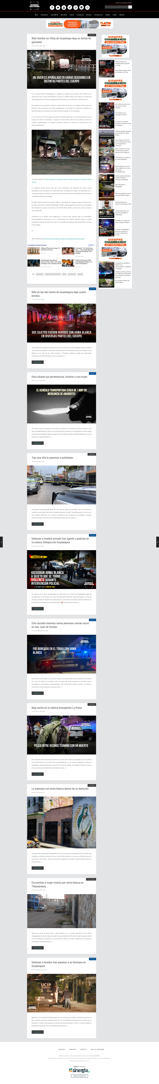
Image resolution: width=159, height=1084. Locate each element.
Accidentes (44, 15)
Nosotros (62, 1049)
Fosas (115, 15)
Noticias (89, 15)
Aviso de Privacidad (97, 1049)
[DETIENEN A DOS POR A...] (1, 542)
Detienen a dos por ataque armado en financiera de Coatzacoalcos (63, 239)
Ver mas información (79, 1076)
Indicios (121, 15)
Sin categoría (91, 879)
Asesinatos (54, 15)
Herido (64, 274)
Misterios (64, 15)
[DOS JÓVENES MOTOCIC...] (157, 542)
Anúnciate (72, 1049)
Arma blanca (40, 274)
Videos (72, 15)
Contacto (83, 1049)
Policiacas (80, 15)
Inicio (36, 15)
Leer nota (37, 362)
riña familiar (72, 274)
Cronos (107, 15)
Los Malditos (98, 15)
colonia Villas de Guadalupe (52, 274)
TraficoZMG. (96, 1055)
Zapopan (80, 274)
